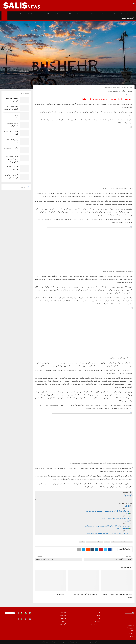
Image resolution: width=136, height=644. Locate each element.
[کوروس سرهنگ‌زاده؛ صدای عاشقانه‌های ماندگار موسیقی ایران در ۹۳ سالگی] (24, 158)
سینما (127, 13)
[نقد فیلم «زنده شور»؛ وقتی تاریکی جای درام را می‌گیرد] (24, 125)
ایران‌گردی (119, 541)
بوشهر (113, 541)
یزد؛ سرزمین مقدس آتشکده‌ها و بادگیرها (86, 594)
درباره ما (131, 625)
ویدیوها (22, 13)
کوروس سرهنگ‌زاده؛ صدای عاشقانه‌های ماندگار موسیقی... (12, 159)
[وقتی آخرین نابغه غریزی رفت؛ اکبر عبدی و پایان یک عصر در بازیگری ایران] (24, 168)
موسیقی (115, 13)
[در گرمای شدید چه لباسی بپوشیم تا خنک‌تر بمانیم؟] (24, 116)
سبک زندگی (71, 13)
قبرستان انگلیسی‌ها (91, 541)
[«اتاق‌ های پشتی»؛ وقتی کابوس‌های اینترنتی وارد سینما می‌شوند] (24, 177)
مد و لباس (63, 13)
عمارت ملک (99, 541)
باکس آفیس (29, 13)
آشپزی (56, 13)
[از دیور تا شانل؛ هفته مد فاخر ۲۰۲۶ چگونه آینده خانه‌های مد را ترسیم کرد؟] (24, 141)
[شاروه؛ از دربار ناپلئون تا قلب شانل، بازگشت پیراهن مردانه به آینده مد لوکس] (24, 133)
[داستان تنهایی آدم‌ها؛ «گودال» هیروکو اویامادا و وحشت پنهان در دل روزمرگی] (24, 108)
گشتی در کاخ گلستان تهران (123, 559)
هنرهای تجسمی (90, 13)
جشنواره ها (80, 13)
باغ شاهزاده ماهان (60, 594)
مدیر (36, 498)
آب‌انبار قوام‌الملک (128, 541)
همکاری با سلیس (129, 633)
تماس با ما (130, 628)
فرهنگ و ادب (100, 13)
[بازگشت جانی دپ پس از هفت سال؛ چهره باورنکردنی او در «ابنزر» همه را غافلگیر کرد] (24, 150)
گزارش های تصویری (128, 18)
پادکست (108, 13)
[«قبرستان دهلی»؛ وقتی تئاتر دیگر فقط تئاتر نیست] (24, 100)
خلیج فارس (107, 541)
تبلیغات (131, 631)
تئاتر (121, 13)
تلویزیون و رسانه (40, 13)
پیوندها (132, 636)
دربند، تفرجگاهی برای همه (44, 559)
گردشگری (49, 13)
